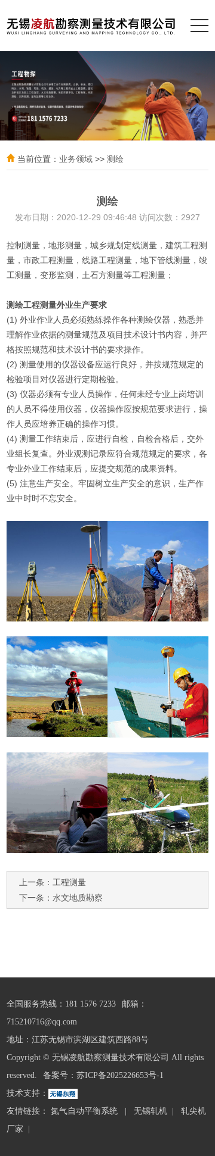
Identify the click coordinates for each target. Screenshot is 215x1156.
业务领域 (76, 159)
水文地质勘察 (78, 897)
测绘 (115, 159)
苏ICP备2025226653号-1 (120, 1075)
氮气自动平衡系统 (85, 1111)
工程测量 (69, 882)
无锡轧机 (150, 1111)
